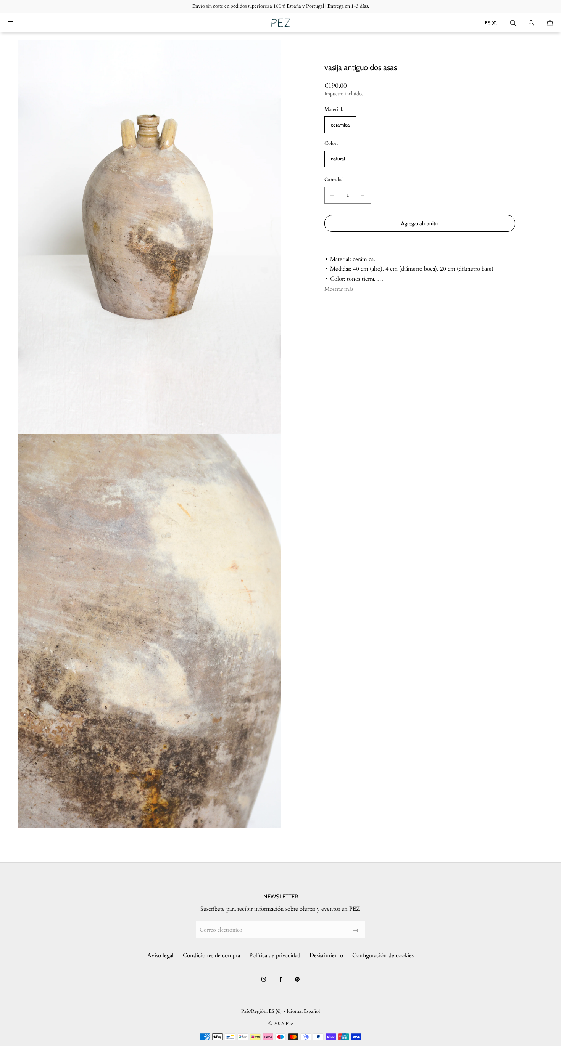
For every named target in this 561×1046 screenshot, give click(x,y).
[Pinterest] (297, 979)
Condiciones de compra (211, 955)
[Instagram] (263, 979)
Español (312, 1011)
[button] (513, 22)
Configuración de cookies (383, 955)
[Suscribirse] (355, 930)
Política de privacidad (274, 955)
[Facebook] (280, 979)
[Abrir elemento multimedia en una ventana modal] (149, 237)
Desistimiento (326, 955)
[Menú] (17, 22)
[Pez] (280, 22)
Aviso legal (160, 955)
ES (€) (491, 23)
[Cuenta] (531, 22)
